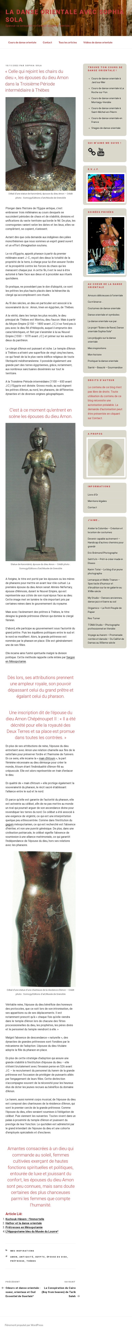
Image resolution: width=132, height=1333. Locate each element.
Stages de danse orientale (105, 128)
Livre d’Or (93, 494)
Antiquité (26, 1257)
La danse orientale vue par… (103, 321)
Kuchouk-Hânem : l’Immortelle (25, 1219)
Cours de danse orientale (22, 42)
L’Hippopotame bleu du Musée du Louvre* (32, 1231)
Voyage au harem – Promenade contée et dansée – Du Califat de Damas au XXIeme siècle (106, 639)
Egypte (40, 1257)
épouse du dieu (57, 1257)
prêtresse (17, 1261)
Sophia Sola (33, 65)
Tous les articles (68, 42)
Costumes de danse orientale (104, 308)
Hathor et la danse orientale (24, 1223)
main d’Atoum (47, 758)
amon (14, 1257)
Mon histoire (95, 354)
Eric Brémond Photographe (103, 552)
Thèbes (31, 1261)
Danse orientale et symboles (103, 314)
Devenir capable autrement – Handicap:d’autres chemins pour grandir (106, 542)
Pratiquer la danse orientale (103, 361)
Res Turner (94, 618)
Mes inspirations (22, 1251)
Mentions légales (97, 501)
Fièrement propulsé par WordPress (24, 1325)
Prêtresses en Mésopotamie (24, 1227)
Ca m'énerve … (95, 302)
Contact (47, 42)
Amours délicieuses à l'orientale (105, 295)
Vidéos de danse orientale (97, 42)
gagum (10, 824)
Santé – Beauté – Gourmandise (105, 367)
